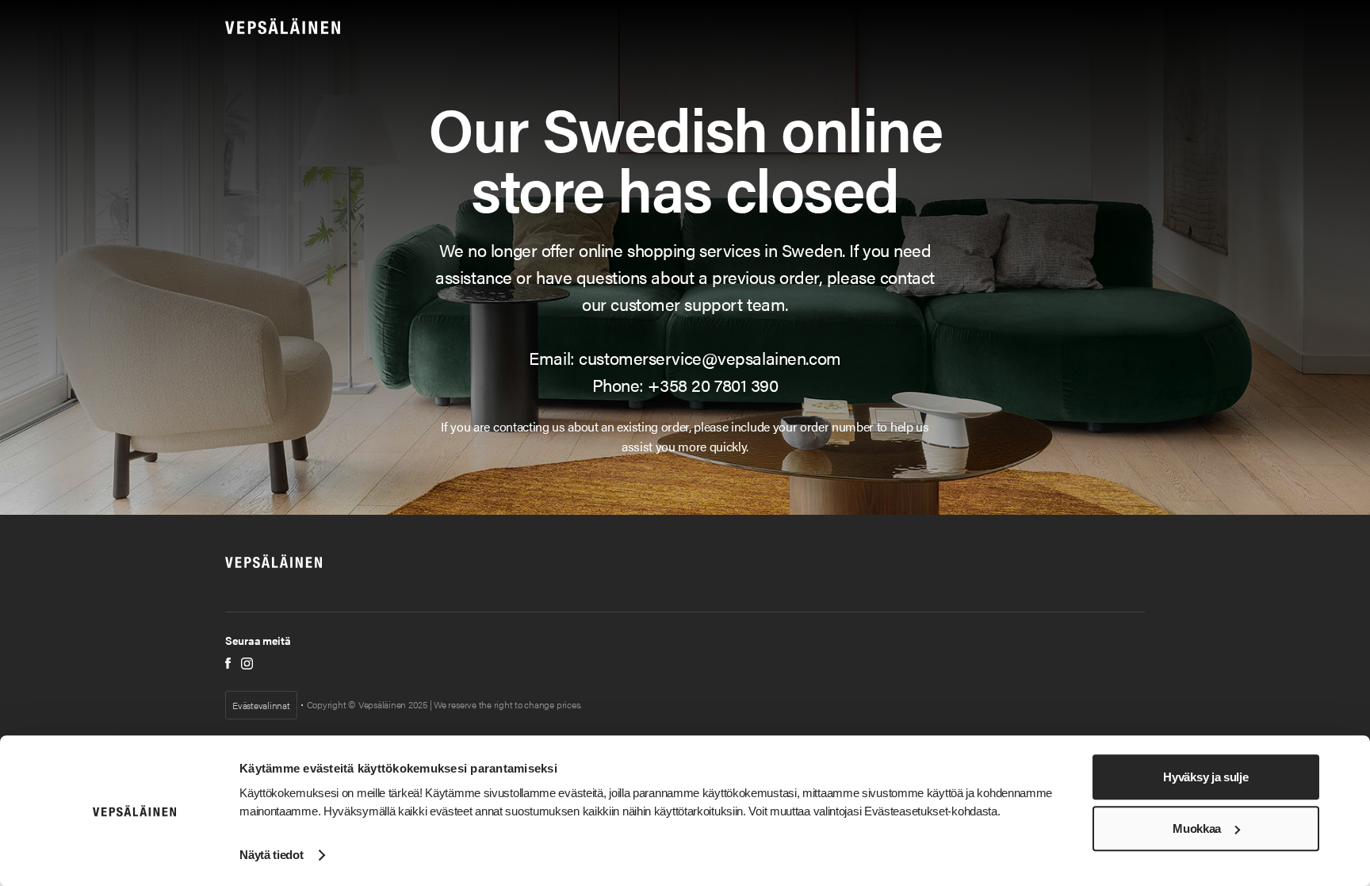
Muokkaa (1197, 828)
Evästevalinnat (261, 705)
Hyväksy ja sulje (1205, 777)
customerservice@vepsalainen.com (709, 357)
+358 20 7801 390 (713, 384)
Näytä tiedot (271, 854)
